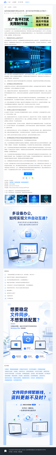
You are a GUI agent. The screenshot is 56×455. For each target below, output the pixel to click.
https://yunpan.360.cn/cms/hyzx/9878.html (19, 187)
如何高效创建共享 (24, 182)
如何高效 (11, 182)
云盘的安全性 (10, 295)
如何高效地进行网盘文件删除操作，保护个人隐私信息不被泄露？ (22, 203)
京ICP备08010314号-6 (41, 449)
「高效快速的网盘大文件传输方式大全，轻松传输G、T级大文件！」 (21, 274)
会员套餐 (14, 2)
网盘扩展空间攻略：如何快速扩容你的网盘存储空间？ (18, 282)
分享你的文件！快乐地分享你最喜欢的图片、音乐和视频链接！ (20, 285)
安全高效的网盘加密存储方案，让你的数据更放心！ (18, 279)
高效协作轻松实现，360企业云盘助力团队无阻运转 (18, 287)
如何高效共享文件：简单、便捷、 (34, 203)
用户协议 (15, 451)
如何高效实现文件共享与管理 (10, 203)
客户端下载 (20, 2)
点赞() (28, 173)
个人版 (8, 2)
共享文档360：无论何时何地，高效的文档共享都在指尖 (20, 192)
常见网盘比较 (10, 298)
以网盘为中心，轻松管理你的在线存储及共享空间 (19, 190)
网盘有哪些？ (10, 290)
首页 (5, 7)
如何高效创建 (17, 182)
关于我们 (11, 451)
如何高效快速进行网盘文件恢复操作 (46, 203)
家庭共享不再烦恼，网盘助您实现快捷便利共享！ (17, 277)
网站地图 (20, 451)
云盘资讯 (27, 2)
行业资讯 (14, 7)
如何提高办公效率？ (11, 293)
